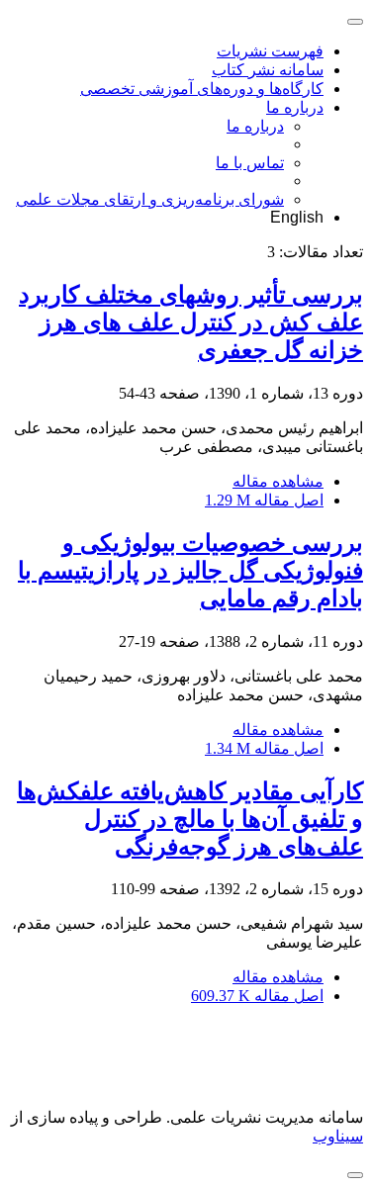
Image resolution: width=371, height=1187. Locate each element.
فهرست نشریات (270, 51)
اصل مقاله (264, 500)
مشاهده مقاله (278, 481)
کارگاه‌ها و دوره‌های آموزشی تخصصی (202, 88)
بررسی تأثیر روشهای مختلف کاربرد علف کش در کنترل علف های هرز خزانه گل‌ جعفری (191, 322)
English (297, 217)
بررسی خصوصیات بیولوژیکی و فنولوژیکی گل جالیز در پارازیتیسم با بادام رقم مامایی (190, 570)
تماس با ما (250, 162)
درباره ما (295, 107)
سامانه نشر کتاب (268, 69)
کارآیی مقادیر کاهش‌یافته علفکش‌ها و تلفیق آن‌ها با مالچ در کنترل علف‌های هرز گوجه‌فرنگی (190, 819)
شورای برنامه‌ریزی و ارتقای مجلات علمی (150, 199)
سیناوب (338, 1136)
